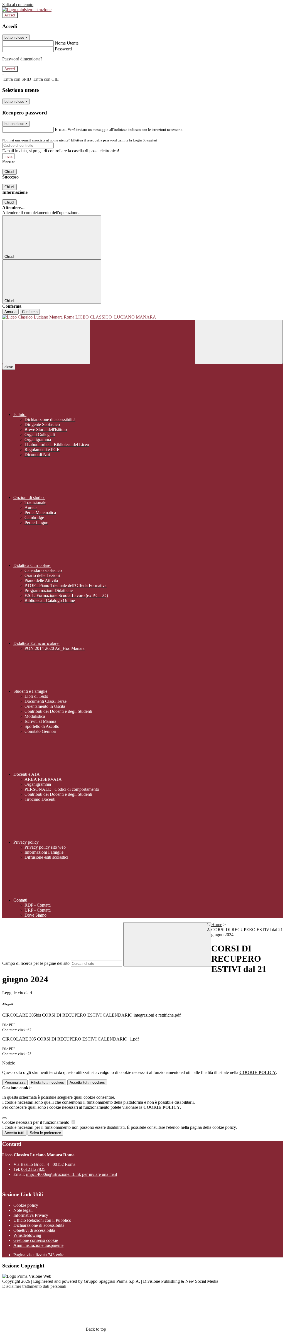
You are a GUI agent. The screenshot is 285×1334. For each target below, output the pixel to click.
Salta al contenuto (17, 4)
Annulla (10, 312)
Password (63, 48)
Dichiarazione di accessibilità (38, 1225)
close (8, 367)
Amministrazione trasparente (38, 1245)
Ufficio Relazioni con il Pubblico (42, 1220)
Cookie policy (25, 1205)
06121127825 (33, 1169)
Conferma (30, 312)
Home (216, 924)
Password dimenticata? (22, 59)
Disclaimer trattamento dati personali (34, 1286)
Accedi (10, 15)
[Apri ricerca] (239, 342)
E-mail (61, 129)
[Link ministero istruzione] (26, 9)
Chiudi (9, 172)
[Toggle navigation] (46, 342)
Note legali (23, 1210)
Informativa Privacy (30, 1215)
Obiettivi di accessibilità (34, 1230)
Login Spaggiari (145, 140)
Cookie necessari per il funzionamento (36, 1122)
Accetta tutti (87, 1082)
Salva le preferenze (45, 1133)
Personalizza (14, 1082)
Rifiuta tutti (47, 1082)
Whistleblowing (27, 1235)
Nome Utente (66, 43)
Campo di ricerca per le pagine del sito (36, 963)
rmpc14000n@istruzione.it (71, 1174)
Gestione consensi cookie (35, 1240)
